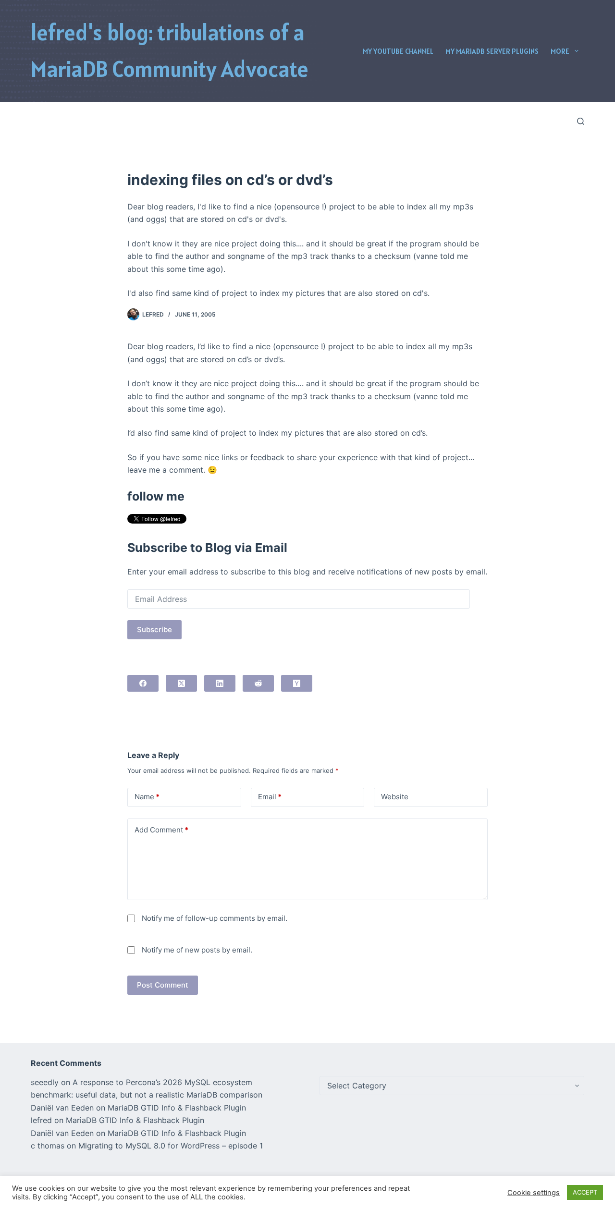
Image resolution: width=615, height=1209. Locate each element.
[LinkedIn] (219, 683)
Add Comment (161, 829)
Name (147, 796)
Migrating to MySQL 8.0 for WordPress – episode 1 (170, 1145)
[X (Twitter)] (181, 683)
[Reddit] (258, 683)
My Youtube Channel (398, 51)
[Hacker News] (296, 683)
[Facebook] (143, 683)
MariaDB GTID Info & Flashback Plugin (177, 1107)
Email (270, 796)
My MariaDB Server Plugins (492, 51)
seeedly (45, 1082)
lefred (41, 1120)
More (560, 51)
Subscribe (154, 629)
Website (394, 796)
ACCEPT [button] (585, 1192)
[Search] (580, 121)
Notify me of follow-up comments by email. (214, 918)
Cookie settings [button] (533, 1192)
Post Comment (162, 984)
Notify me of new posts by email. (197, 949)
